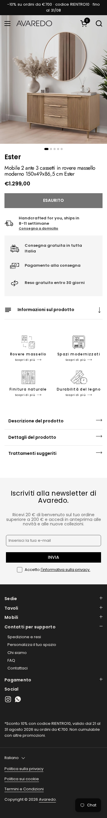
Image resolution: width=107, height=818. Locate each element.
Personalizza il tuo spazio (31, 644)
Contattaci (17, 668)
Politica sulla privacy (23, 769)
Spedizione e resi (24, 637)
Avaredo (47, 799)
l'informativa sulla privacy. (65, 569)
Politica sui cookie (21, 779)
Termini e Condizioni (24, 789)
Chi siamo (17, 652)
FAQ (11, 660)
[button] (84, 23)
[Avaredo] (34, 23)
